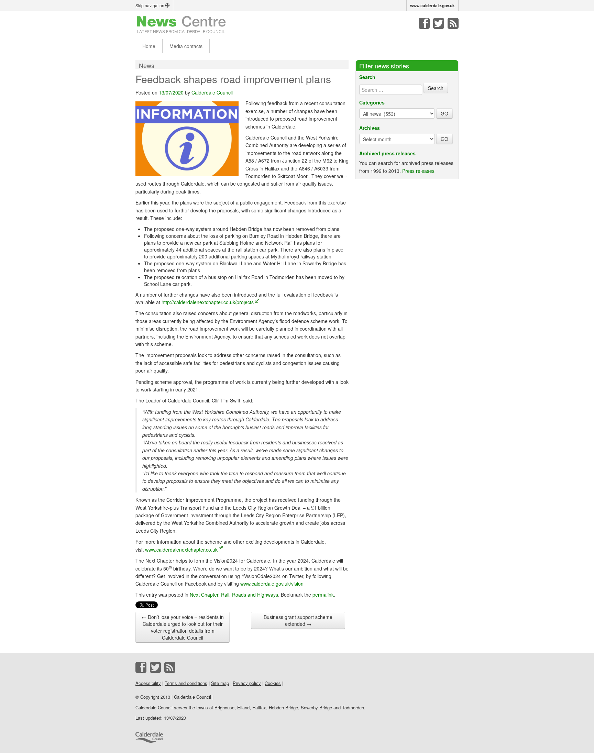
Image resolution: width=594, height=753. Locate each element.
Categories (372, 102)
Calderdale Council (212, 92)
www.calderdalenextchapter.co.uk (181, 549)
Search (367, 77)
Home (148, 46)
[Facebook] (424, 23)
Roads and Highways (255, 594)
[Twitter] (438, 23)
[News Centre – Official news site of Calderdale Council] (181, 24)
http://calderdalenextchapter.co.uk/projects (208, 302)
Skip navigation (150, 5)
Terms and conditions (186, 683)
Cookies (273, 683)
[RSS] (453, 23)
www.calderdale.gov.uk (432, 5)
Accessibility (148, 683)
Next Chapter (204, 594)
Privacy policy (247, 683)
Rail (225, 594)
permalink (323, 594)
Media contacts (185, 46)
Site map (220, 683)
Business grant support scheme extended (298, 620)
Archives (369, 127)
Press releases (418, 170)
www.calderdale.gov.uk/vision (272, 583)
